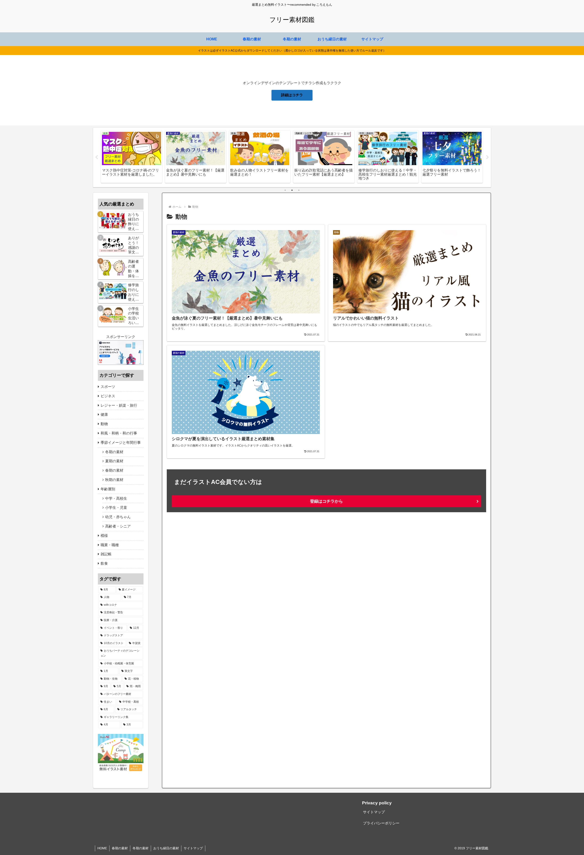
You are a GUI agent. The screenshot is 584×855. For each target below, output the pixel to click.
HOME (102, 848)
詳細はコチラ (292, 95)
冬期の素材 (141, 848)
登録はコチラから (326, 501)
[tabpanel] (131, 156)
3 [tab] (299, 190)
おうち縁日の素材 (166, 848)
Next (487, 157)
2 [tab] (292, 190)
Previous (96, 157)
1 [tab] (285, 190)
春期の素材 (120, 848)
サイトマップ (374, 812)
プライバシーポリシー (381, 823)
